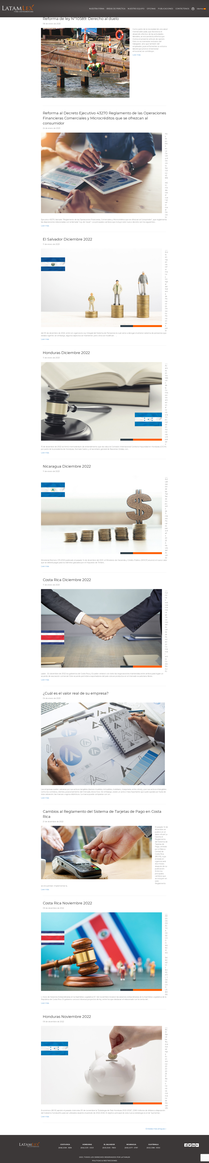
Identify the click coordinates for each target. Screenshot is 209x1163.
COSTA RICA (65, 1144)
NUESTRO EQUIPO (136, 9)
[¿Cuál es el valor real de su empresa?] (103, 744)
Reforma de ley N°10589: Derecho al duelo (81, 18)
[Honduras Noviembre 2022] (101, 1065)
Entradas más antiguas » (156, 1129)
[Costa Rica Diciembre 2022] (101, 628)
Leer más (137, 55)
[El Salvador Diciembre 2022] (101, 288)
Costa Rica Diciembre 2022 (67, 580)
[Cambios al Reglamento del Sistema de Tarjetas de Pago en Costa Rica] (96, 852)
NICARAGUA (131, 1144)
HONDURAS (87, 1144)
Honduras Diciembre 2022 (66, 352)
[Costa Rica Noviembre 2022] (101, 951)
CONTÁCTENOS (182, 9)
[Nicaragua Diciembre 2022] (101, 515)
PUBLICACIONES (165, 9)
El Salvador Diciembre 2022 (67, 239)
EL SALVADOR (109, 1144)
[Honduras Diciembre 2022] (101, 401)
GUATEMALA (153, 1144)
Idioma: (200, 9)
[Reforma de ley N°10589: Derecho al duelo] (85, 63)
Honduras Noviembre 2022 (67, 1016)
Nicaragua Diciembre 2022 (67, 466)
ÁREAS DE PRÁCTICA (116, 9)
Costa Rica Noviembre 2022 (67, 903)
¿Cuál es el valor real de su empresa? (75, 693)
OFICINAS (151, 9)
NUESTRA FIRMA (96, 9)
